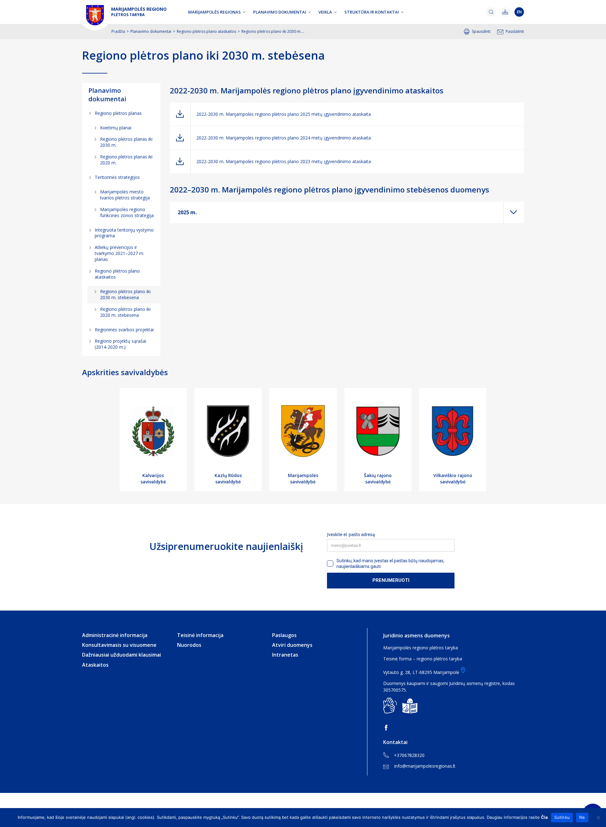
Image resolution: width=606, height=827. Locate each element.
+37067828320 (409, 755)
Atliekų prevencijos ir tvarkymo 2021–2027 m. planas (119, 253)
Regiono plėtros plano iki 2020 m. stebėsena (125, 312)
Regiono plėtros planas (118, 113)
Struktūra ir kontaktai (371, 12)
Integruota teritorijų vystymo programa (124, 233)
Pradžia (118, 31)
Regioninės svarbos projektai (124, 330)
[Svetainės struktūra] (505, 12)
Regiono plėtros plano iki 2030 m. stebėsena (125, 294)
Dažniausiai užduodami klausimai (121, 654)
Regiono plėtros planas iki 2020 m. (126, 160)
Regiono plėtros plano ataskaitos (206, 31)
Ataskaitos (95, 664)
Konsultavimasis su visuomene (119, 644)
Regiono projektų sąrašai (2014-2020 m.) (120, 344)
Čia (544, 817)
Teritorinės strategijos (117, 177)
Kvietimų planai (115, 128)
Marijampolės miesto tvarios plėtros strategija (125, 195)
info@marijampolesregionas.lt (424, 766)
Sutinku (562, 817)
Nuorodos (189, 644)
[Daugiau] (514, 212)
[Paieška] (491, 12)
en (519, 12)
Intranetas (285, 654)
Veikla (325, 12)
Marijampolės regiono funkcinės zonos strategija (127, 212)
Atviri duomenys (292, 644)
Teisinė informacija (200, 635)
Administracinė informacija (114, 635)
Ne (582, 817)
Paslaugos (284, 635)
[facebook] (387, 727)
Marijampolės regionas (214, 12)
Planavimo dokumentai (279, 12)
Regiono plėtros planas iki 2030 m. (126, 142)
